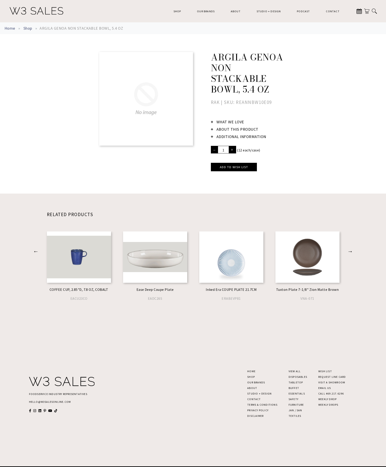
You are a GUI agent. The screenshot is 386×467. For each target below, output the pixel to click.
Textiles (295, 415)
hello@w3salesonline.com (50, 401)
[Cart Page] (367, 11)
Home (9, 28)
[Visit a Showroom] (359, 11)
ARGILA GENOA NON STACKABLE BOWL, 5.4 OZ (81, 28)
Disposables (298, 376)
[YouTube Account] (50, 410)
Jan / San (295, 410)
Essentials (297, 393)
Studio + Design (269, 11)
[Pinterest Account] (45, 410)
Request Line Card (332, 376)
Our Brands (206, 11)
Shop (177, 11)
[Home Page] (36, 11)
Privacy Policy (258, 410)
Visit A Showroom (331, 382)
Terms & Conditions (262, 404)
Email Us (324, 388)
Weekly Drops (328, 404)
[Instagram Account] (34, 410)
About (236, 11)
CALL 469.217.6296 (331, 393)
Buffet (294, 388)
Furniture (296, 404)
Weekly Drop (327, 399)
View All (295, 371)
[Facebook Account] (30, 410)
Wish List (325, 371)
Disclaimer (255, 415)
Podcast (303, 11)
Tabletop (296, 382)
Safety (293, 399)
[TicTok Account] (55, 410)
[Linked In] (39, 410)
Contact (332, 11)
